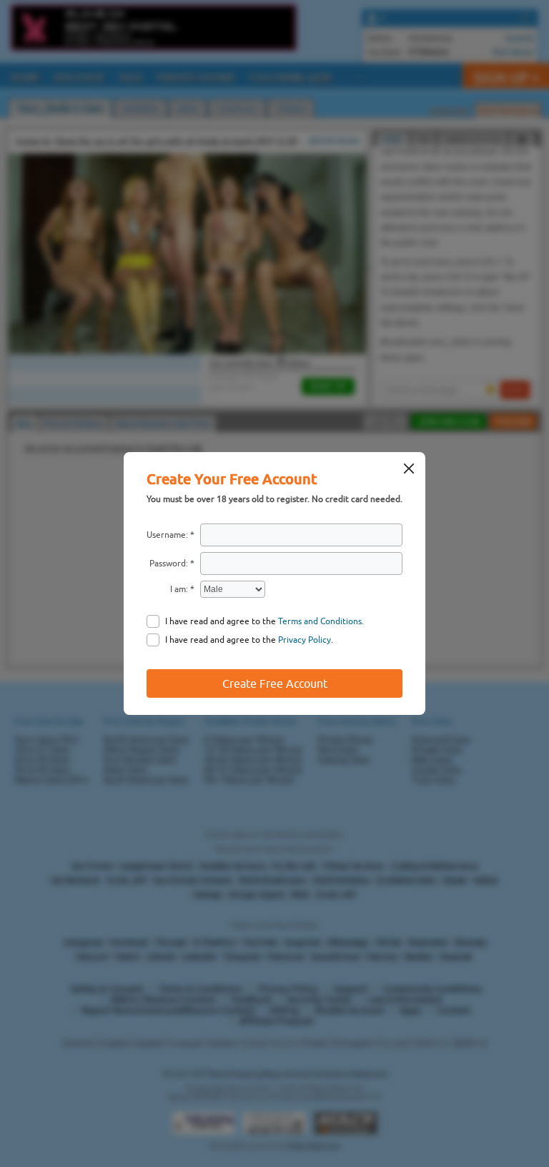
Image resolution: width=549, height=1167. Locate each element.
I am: (179, 589)
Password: (168, 564)
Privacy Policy (304, 640)
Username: (167, 535)
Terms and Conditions (320, 621)
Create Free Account (274, 683)
